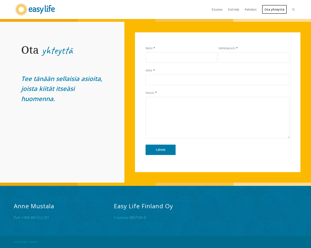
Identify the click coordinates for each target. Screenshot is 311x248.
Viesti (151, 92)
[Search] (293, 9)
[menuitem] (217, 9)
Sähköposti (228, 48)
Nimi (150, 48)
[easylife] (48, 9)
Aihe (150, 70)
